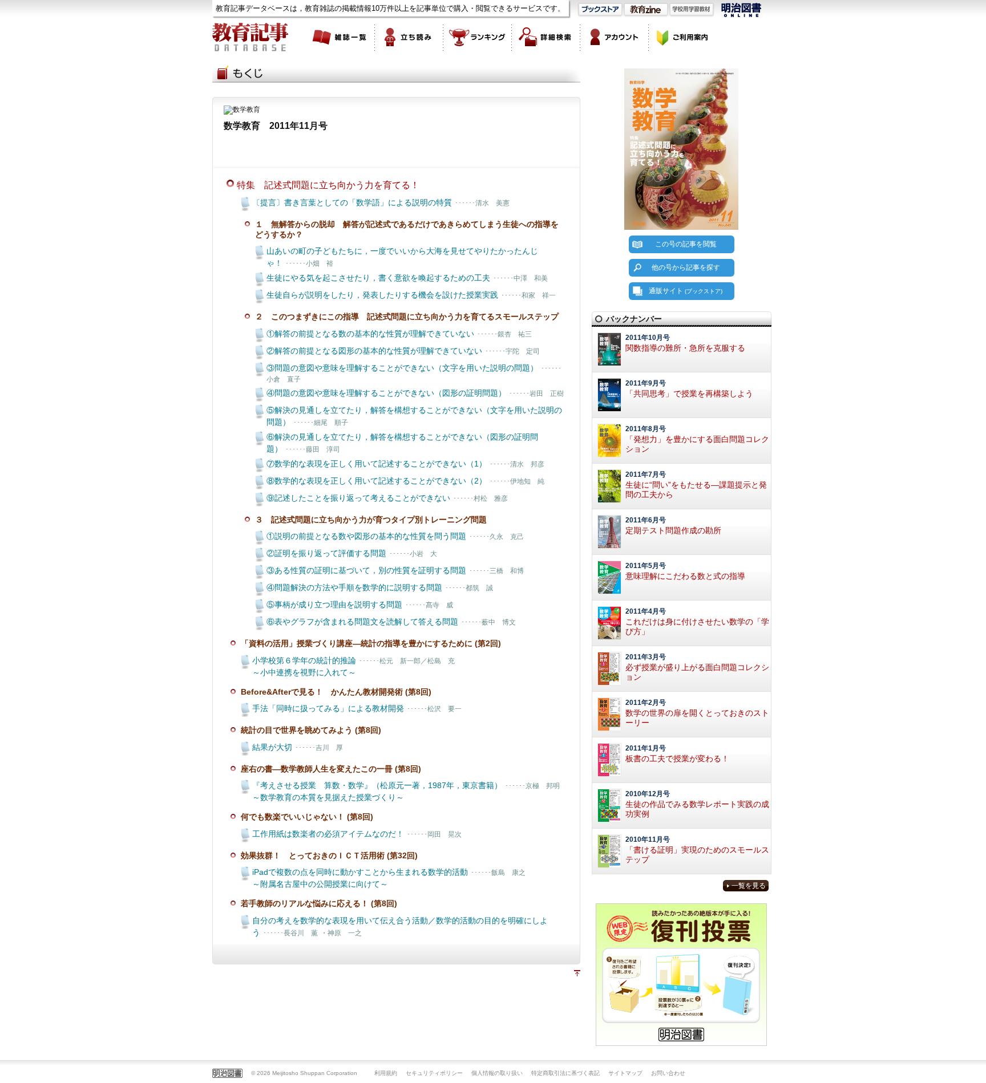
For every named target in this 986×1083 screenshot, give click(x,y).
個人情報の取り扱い (497, 1073)
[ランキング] (477, 37)
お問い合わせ (668, 1073)
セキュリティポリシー (434, 1073)
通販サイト (685, 291)
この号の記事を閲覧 (686, 244)
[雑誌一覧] (340, 37)
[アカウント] (614, 37)
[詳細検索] (546, 37)
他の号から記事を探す (686, 267)
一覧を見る (749, 886)
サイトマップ (625, 1073)
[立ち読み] (409, 37)
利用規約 (385, 1073)
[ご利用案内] (683, 37)
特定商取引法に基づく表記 (565, 1073)
